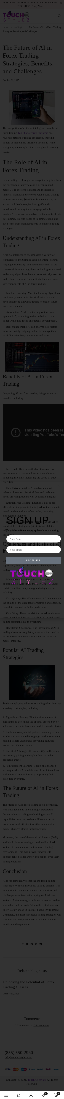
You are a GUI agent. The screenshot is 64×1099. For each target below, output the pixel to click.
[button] (59, 486)
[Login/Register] (31, 1095)
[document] (32, 549)
